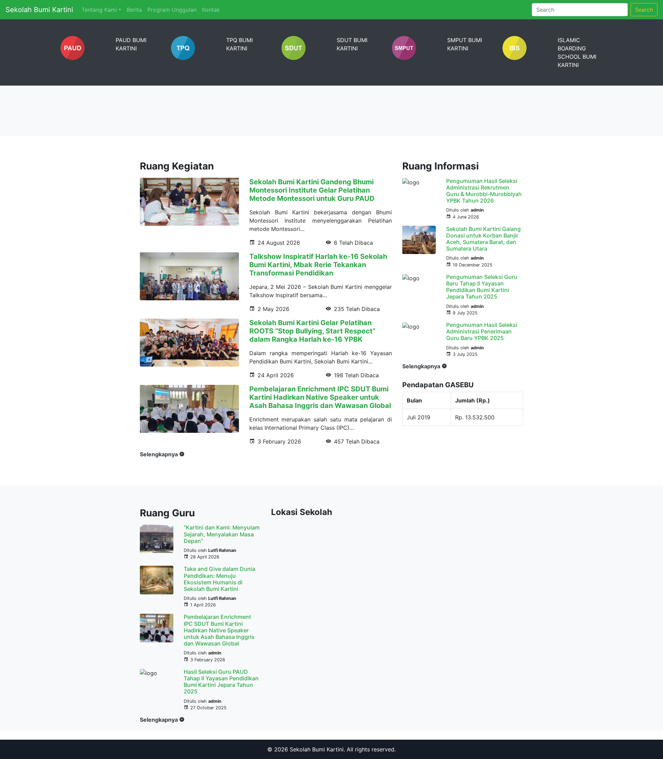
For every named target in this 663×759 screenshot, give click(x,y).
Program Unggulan (171, 9)
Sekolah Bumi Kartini (39, 10)
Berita (134, 9)
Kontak (211, 9)
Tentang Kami (99, 9)
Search (644, 9)
